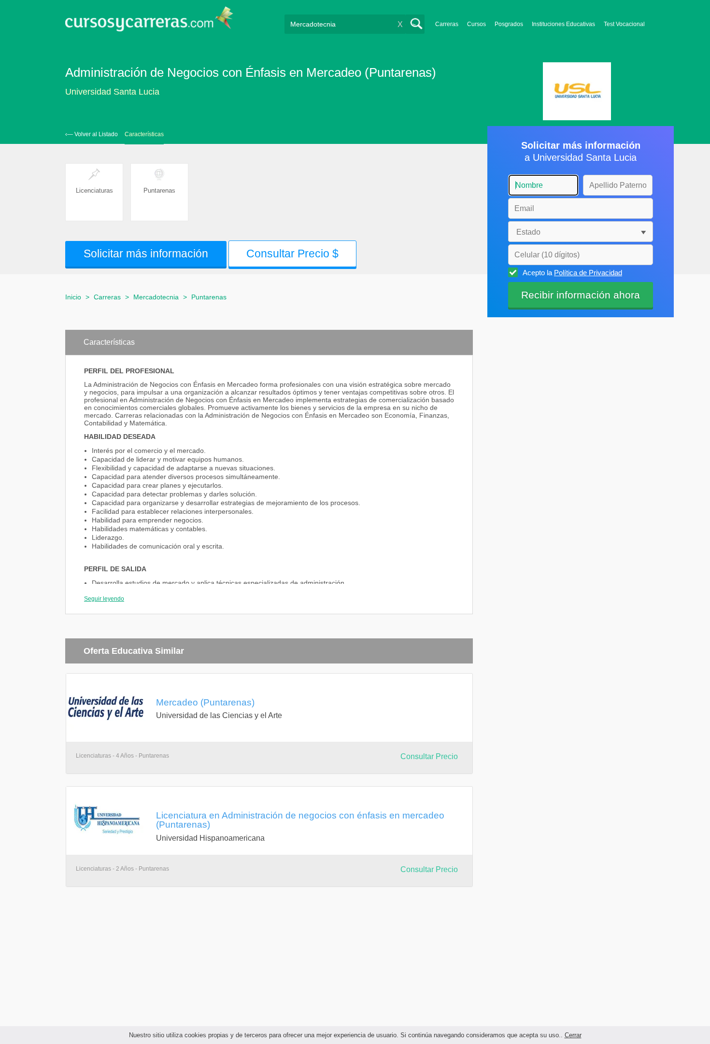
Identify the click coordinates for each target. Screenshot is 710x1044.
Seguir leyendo (104, 598)
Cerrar (573, 1035)
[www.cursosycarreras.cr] (149, 22)
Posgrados (509, 24)
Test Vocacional (624, 24)
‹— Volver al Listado (91, 134)
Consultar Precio (429, 756)
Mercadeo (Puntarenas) (205, 702)
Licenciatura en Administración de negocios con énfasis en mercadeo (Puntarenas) (300, 820)
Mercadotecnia (156, 297)
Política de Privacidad (588, 272)
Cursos (476, 24)
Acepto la (572, 272)
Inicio (73, 297)
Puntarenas (209, 297)
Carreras (446, 24)
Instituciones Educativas (563, 24)
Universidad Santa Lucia (112, 92)
